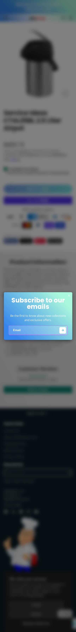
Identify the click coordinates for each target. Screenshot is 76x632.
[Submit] (62, 330)
